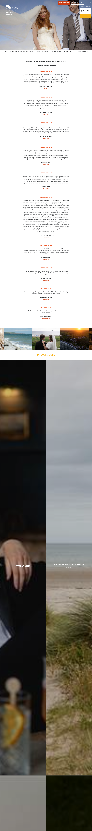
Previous (2, 338)
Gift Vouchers (78, 3)
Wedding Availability (82, 51)
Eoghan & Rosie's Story (42, 51)
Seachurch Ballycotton (65, 54)
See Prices (85, 16)
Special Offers (64, 3)
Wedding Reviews (56, 51)
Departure (88, 6)
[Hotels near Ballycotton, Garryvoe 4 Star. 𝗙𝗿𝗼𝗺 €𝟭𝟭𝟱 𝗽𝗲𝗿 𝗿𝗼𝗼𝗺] (18, 339)
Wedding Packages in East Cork (47, 54)
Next (90, 338)
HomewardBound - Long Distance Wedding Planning (19, 51)
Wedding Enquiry (68, 51)
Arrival (82, 6)
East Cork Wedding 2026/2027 (27, 54)
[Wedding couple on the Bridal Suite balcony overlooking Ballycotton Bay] (46, 339)
